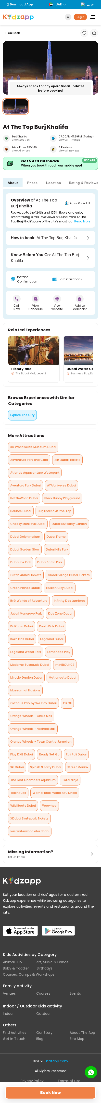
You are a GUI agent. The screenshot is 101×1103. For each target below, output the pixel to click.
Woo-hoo (49, 805)
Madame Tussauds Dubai (29, 665)
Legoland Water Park (25, 652)
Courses (43, 993)
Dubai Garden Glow (24, 549)
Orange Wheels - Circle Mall (31, 716)
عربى (90, 4)
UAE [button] (59, 4)
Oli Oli (67, 703)
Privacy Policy (32, 1080)
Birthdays (44, 968)
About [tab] (13, 183)
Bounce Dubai (20, 511)
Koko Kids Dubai (22, 639)
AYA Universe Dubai (61, 485)
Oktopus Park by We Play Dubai (33, 703)
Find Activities (14, 1032)
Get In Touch (14, 1038)
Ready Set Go (49, 754)
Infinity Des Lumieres (70, 601)
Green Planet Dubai (25, 588)
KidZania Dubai (21, 626)
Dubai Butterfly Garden (69, 524)
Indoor (8, 1013)
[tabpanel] (50, 254)
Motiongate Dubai (62, 677)
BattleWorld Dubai (24, 498)
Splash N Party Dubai (45, 767)
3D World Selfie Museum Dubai (33, 447)
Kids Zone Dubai (60, 613)
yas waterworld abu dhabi (29, 831)
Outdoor (43, 1013)
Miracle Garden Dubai (26, 677)
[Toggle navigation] (92, 17)
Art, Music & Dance (52, 962)
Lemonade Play (58, 652)
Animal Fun (12, 962)
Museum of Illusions (25, 690)
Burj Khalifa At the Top (54, 511)
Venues (9, 993)
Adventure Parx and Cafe (29, 460)
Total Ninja (70, 780)
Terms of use (69, 1080)
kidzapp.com (57, 1061)
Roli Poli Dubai (76, 754)
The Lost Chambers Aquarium (33, 780)
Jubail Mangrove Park (26, 613)
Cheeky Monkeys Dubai (27, 524)
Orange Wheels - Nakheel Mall (32, 729)
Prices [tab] (32, 183)
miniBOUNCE (64, 665)
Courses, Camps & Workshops (28, 974)
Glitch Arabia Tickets (25, 575)
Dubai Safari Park (49, 562)
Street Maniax (77, 767)
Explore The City (22, 415)
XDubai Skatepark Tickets (29, 818)
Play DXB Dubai (21, 754)
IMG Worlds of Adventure (29, 601)
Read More (82, 221)
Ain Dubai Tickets (67, 460)
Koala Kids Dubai (51, 626)
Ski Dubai (17, 767)
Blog (39, 1038)
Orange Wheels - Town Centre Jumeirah (41, 741)
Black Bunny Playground (62, 498)
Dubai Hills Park (57, 549)
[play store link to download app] (60, 926)
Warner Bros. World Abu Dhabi (55, 793)
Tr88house (18, 793)
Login (80, 17)
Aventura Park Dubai (25, 485)
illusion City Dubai (59, 588)
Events (75, 993)
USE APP (89, 160)
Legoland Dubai (51, 639)
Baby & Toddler (16, 968)
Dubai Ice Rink (20, 562)
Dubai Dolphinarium (25, 537)
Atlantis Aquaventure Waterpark (34, 472)
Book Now (50, 1092)
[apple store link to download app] (21, 926)
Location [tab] (53, 183)
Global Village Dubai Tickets (69, 575)
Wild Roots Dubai (23, 805)
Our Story (44, 1032)
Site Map (77, 1038)
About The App (82, 1032)
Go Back (14, 33)
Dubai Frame (56, 537)
